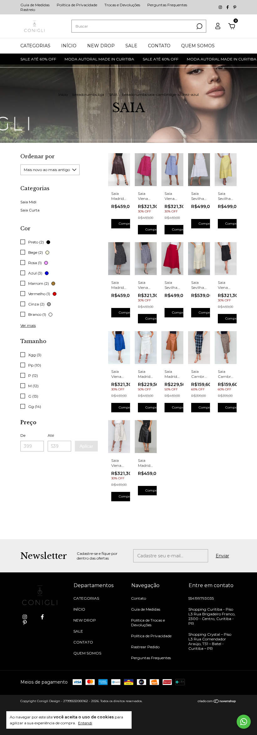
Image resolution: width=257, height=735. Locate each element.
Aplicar (86, 446)
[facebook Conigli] (228, 7)
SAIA (113, 94)
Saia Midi (28, 202)
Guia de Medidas (35, 5)
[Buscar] (199, 26)
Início (63, 94)
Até (51, 435)
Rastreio (27, 9)
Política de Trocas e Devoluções (148, 622)
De (22, 435)
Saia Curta (29, 210)
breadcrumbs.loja (88, 94)
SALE (131, 46)
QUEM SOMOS (198, 46)
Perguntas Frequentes (167, 5)
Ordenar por (37, 156)
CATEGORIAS (35, 46)
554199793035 (201, 598)
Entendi (85, 723)
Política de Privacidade (77, 5)
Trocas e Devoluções (122, 5)
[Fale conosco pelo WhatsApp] (244, 722)
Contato (138, 598)
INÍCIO (68, 46)
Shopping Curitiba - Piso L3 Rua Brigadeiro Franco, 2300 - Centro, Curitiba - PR (211, 616)
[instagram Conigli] (220, 7)
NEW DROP (101, 46)
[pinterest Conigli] (235, 7)
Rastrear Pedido (145, 646)
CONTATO (159, 46)
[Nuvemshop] (217, 702)
